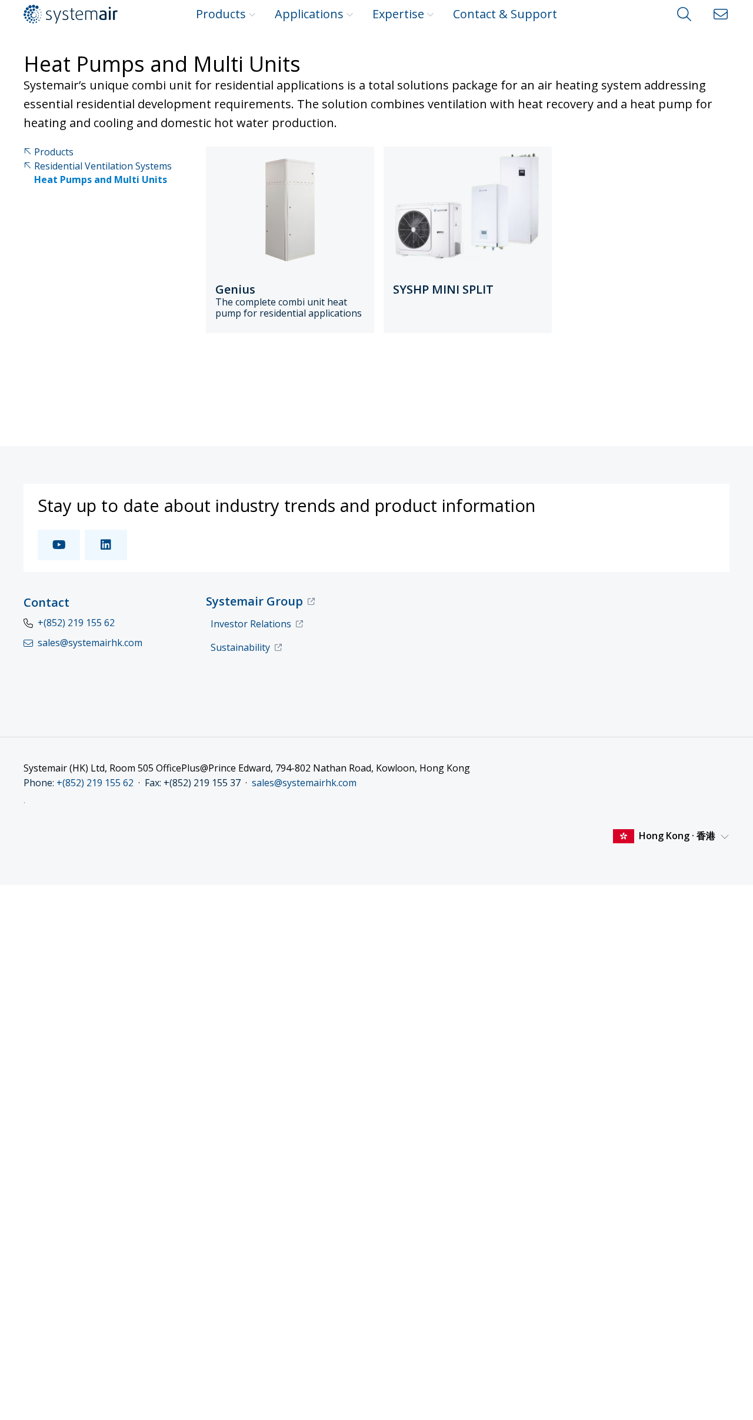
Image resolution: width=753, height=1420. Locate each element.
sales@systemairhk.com (304, 782)
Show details (181, 1397)
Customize (648, 1293)
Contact (46, 602)
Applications (309, 14)
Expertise (398, 14)
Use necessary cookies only (655, 1328)
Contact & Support (505, 14)
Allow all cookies (654, 1255)
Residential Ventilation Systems (103, 166)
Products (221, 14)
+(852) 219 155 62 (76, 622)
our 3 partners (219, 1267)
